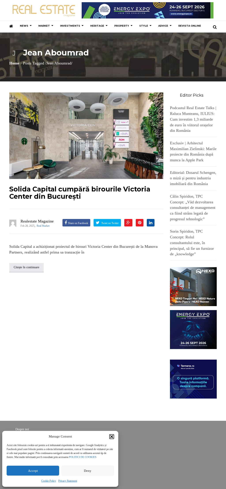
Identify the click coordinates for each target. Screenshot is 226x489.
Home (14, 63)
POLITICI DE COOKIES (82, 457)
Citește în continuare (26, 267)
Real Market (43, 225)
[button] (111, 436)
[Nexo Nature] (193, 286)
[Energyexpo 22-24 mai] (193, 329)
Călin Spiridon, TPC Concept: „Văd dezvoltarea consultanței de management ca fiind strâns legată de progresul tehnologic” (192, 207)
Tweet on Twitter (110, 223)
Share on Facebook (78, 223)
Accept (33, 470)
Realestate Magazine (37, 221)
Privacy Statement (67, 480)
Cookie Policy (48, 480)
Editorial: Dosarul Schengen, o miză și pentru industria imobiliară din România (193, 178)
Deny (87, 470)
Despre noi (22, 429)
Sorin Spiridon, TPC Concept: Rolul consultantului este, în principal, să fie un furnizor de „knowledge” (192, 242)
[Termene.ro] (193, 379)
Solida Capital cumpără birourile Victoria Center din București (79, 192)
